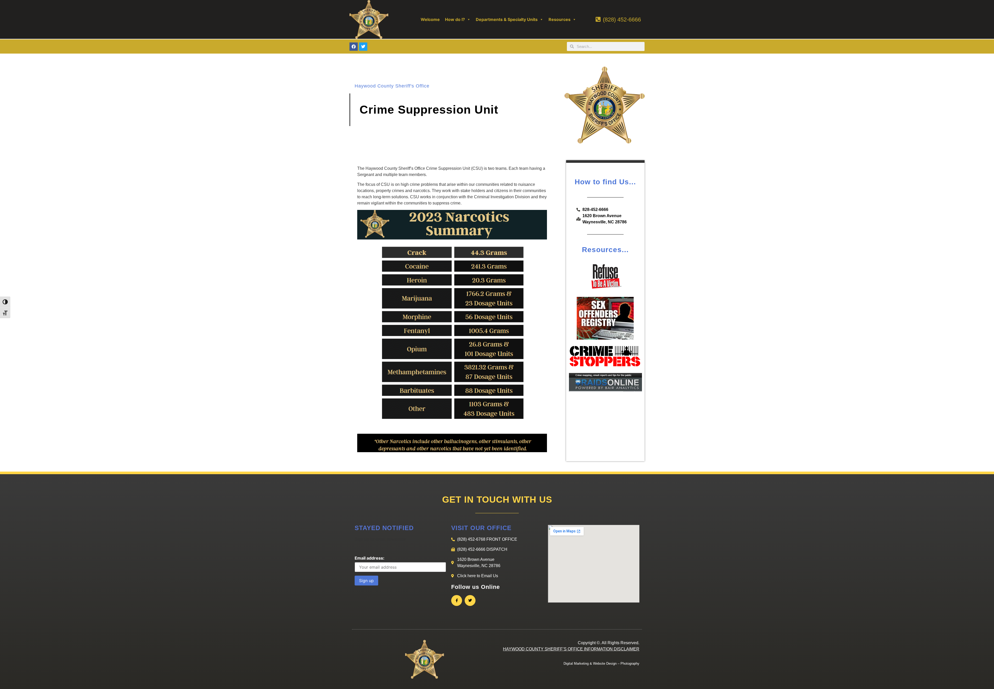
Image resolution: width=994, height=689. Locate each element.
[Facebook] (353, 46)
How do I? (455, 19)
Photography (629, 663)
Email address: (369, 558)
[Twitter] (363, 46)
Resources (560, 19)
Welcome (430, 19)
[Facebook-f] (456, 600)
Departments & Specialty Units (507, 19)
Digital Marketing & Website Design (590, 663)
